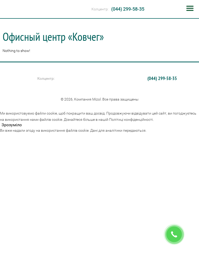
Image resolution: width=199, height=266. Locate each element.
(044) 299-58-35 (127, 9)
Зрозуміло (12, 125)
